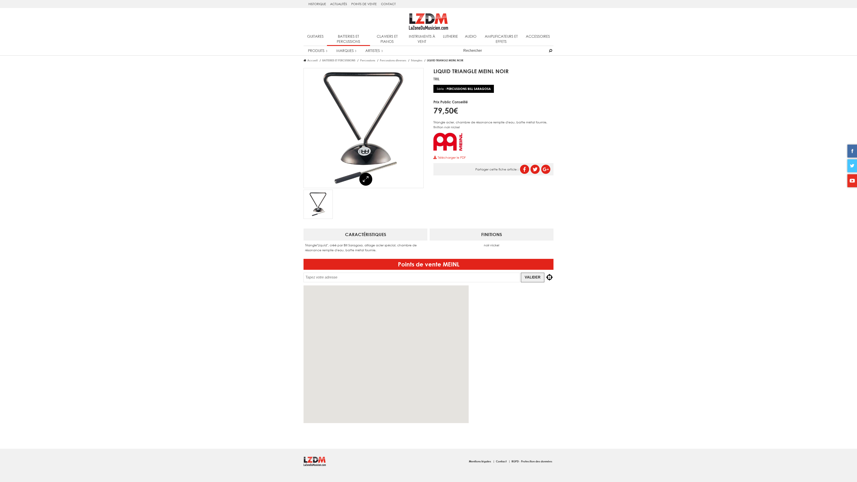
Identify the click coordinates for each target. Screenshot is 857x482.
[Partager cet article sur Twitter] (535, 169)
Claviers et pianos (387, 39)
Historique (317, 4)
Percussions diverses (393, 60)
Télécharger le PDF (451, 157)
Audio (470, 36)
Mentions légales (480, 461)
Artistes (372, 50)
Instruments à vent (422, 39)
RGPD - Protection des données (532, 461)
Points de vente (364, 4)
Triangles (416, 60)
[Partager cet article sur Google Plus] (545, 169)
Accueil (312, 60)
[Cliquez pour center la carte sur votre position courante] (549, 277)
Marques (345, 50)
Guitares (315, 36)
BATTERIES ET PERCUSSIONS (338, 60)
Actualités (338, 4)
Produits (316, 50)
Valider (533, 277)
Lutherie (450, 36)
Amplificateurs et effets (501, 39)
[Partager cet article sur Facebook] (524, 169)
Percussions (367, 60)
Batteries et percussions (348, 39)
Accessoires (538, 36)
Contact (388, 4)
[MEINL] (447, 149)
